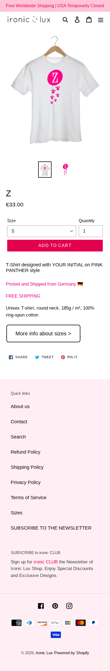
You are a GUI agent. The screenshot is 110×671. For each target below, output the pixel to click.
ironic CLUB (46, 561)
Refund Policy (25, 452)
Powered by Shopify (71, 652)
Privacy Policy (26, 482)
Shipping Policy (27, 467)
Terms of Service (28, 497)
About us (20, 406)
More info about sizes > (43, 333)
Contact (19, 421)
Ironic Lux (44, 652)
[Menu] (101, 19)
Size (11, 220)
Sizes (16, 512)
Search (18, 437)
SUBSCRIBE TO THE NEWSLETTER (51, 528)
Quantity (87, 220)
